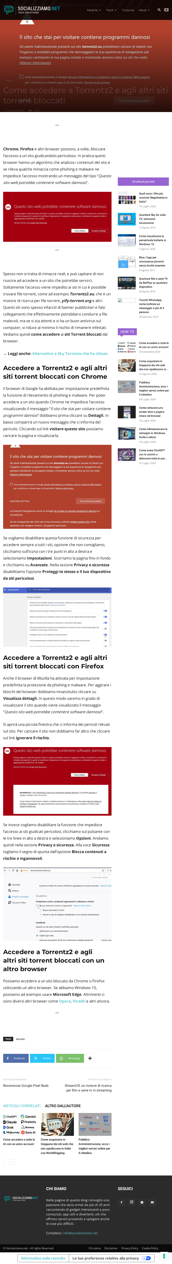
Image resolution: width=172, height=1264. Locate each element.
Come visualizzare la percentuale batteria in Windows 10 (152, 240)
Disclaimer (111, 1248)
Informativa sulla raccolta (43, 1258)
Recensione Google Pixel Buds (26, 1086)
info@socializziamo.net (80, 1233)
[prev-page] (6, 1162)
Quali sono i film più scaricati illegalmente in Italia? (153, 197)
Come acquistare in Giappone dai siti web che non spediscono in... (153, 365)
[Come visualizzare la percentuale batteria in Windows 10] (127, 240)
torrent (20, 1039)
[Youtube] (166, 10)
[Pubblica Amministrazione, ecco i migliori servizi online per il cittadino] (95, 1124)
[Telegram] (142, 1202)
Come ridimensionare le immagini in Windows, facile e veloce (153, 433)
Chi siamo (94, 1248)
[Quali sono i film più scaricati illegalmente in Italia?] (127, 198)
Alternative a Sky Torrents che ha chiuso (70, 353)
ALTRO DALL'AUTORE (63, 1106)
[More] (90, 1058)
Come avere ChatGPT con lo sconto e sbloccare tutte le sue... (153, 454)
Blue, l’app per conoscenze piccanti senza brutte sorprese (152, 261)
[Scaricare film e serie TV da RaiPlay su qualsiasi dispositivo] (127, 283)
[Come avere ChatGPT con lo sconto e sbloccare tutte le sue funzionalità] (127, 454)
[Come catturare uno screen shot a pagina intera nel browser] (127, 412)
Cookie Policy (150, 1248)
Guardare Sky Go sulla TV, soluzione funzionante (152, 219)
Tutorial (8, 80)
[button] (159, 10)
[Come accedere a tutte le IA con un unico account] (19, 1124)
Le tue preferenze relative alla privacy (106, 1258)
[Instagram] (131, 1202)
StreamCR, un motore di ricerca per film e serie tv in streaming (88, 1088)
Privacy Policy (129, 1248)
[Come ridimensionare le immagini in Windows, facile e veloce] (127, 433)
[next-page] (13, 1162)
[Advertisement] (57, 134)
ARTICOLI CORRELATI (22, 1106)
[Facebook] (121, 1202)
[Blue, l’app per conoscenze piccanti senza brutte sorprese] (127, 261)
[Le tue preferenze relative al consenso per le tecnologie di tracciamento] (164, 1256)
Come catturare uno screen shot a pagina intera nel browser (151, 411)
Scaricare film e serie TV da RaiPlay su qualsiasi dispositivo (153, 282)
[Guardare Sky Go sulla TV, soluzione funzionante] (127, 219)
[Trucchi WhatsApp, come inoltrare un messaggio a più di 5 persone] (127, 304)
